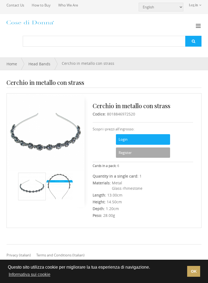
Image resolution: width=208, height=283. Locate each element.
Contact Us (15, 5)
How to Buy (41, 5)
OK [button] (194, 271)
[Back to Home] (30, 22)
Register (125, 152)
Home (11, 63)
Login (123, 139)
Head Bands (39, 63)
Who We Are (68, 5)
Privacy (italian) (18, 255)
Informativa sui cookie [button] (29, 274)
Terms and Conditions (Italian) (60, 255)
